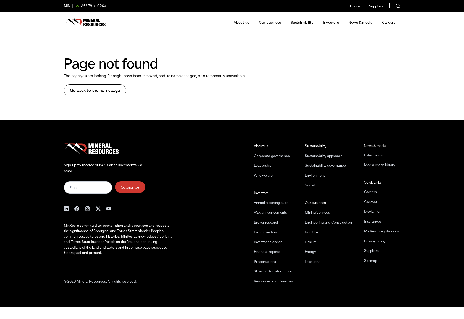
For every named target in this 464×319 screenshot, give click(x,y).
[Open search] (394, 5)
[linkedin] (66, 208)
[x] (98, 208)
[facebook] (76, 208)
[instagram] (87, 208)
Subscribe (130, 187)
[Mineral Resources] (85, 22)
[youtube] (108, 208)
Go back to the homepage (95, 90)
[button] (241, 22)
